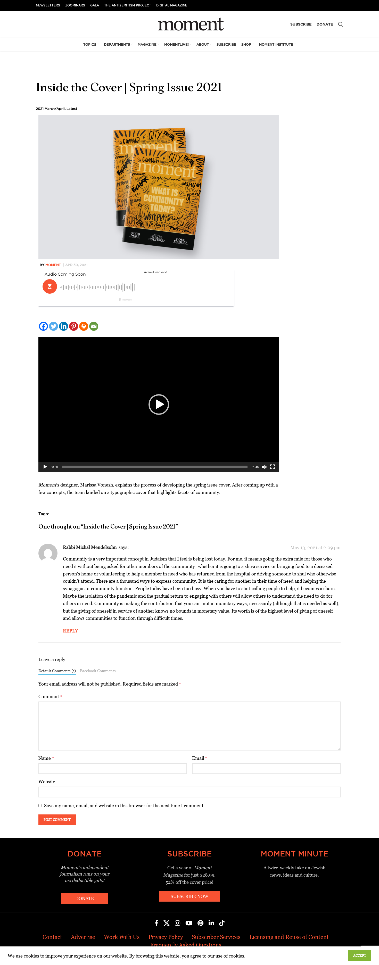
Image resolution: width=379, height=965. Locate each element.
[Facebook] (43, 326)
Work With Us (122, 937)
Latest (72, 108)
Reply (70, 630)
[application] (158, 404)
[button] (159, 404)
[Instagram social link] (177, 923)
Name (46, 758)
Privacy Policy (166, 937)
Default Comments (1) (57, 671)
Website (46, 781)
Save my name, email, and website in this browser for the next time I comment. (124, 805)
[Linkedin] (63, 326)
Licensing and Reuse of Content (289, 937)
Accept (359, 956)
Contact (52, 937)
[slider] (155, 467)
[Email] (93, 326)
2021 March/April (50, 108)
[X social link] (166, 923)
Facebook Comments (98, 671)
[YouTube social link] (189, 923)
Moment (53, 265)
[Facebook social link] (156, 923)
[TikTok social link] (222, 923)
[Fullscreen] (272, 469)
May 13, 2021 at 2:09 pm (315, 547)
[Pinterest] (73, 326)
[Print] (83, 326)
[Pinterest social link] (200, 923)
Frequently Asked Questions (185, 945)
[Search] (340, 24)
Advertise (83, 937)
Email (199, 758)
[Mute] (264, 469)
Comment (50, 696)
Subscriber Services (216, 937)
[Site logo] (189, 24)
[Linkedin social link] (211, 923)
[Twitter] (53, 326)
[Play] (45, 469)
